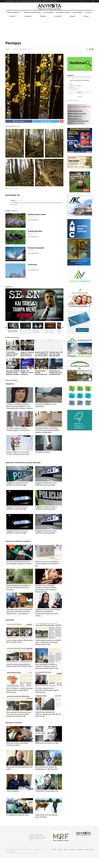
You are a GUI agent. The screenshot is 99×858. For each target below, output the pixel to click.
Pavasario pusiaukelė (36, 248)
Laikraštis (9, 620)
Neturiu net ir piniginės (75, 85)
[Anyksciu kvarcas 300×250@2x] (79, 347)
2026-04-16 (31, 250)
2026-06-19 (31, 217)
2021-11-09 (15, 49)
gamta (10, 188)
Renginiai (72, 16)
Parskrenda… (33, 265)
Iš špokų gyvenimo (35, 231)
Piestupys (16, 188)
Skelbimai (43, 16)
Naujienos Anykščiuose (13, 12)
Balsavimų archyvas (72, 100)
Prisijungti (23, 1)
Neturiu (71, 84)
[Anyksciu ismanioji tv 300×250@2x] (79, 420)
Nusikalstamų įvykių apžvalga (32, 12)
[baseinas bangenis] (78, 322)
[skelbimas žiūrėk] (79, 63)
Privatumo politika (37, 1)
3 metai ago (20, 200)
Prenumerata (29, 1)
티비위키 (13, 200)
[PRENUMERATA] (79, 114)
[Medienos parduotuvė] (79, 162)
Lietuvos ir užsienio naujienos (18, 541)
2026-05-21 (31, 233)
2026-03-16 (31, 267)
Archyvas (86, 16)
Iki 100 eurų (72, 87)
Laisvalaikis (27, 16)
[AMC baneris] (78, 242)
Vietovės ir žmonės (13, 723)
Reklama (13, 1)
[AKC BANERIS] (79, 205)
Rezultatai (79, 96)
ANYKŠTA (7, 49)
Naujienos (9, 384)
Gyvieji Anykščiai (77, 12)
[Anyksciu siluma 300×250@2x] (79, 297)
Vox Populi (88, 12)
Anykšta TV (13, 16)
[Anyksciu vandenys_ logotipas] (79, 276)
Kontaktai (7, 1)
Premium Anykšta (49, 12)
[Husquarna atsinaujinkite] (79, 181)
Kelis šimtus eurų (73, 89)
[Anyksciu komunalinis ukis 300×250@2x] (79, 370)
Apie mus (18, 1)
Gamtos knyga (22, 49)
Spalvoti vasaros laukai (37, 214)
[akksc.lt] (79, 395)
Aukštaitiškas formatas (63, 12)
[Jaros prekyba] (79, 140)
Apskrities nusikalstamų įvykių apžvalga (22, 462)
